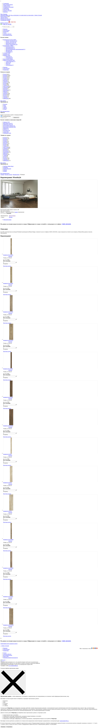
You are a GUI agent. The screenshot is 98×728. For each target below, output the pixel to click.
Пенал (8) (8, 63)
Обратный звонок (7, 219)
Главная (2, 174)
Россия (5, 74)
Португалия (6, 86)
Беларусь (5, 82)
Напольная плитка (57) (11, 43)
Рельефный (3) (9, 51)
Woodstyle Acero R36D (8, 568)
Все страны (3, 100)
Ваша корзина (4, 16)
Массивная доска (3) (7, 123)
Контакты (5, 11)
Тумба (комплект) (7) (10, 61)
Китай (4, 84)
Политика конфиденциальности (10, 657)
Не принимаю (9, 726)
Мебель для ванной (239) (9, 60)
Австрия (5, 97)
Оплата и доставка (7, 10)
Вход (2, 14)
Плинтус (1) (6, 129)
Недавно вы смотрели (6, 19)
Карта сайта (6, 656)
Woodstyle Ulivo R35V (8, 340)
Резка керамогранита (8, 4)
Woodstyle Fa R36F (7, 454)
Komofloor (5, 167)
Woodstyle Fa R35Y (7, 482)
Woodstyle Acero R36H (8, 539)
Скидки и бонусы (7, 33)
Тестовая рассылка (6, 116)
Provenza (5, 104)
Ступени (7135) (6, 53)
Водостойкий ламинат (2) (9, 125)
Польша (5, 77)
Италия (5, 76)
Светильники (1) (9, 65)
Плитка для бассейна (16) (11, 44)
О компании (6, 3)
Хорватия (5, 81)
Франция (5, 93)
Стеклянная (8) (9, 57)
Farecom (5, 169)
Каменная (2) (9, 56)
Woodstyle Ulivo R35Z (8, 311)
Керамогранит (16, 174)
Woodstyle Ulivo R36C (8, 283)
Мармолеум (6, 128)
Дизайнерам (6, 8)
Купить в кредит (4, 22)
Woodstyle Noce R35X (8, 425)
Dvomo (4, 109)
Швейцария (6, 98)
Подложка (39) (6, 130)
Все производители (7, 35)
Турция (5, 85)
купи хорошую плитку (9, 643)
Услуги (4, 32)
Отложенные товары (5, 20)
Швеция (5, 91)
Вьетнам (5, 88)
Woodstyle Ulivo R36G (8, 255)
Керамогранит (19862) (8, 45)
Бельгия (5, 96)
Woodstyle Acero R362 (8, 596)
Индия (4, 94)
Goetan (4, 106)
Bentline (5, 171)
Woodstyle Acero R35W (8, 625)
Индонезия (5, 150)
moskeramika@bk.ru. (64, 720)
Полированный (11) (10, 48)
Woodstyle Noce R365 (8, 397)
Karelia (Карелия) (7, 168)
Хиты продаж (6, 30)
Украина (5, 79)
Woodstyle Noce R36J (8, 368)
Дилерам (5, 14)
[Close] (13, 682)
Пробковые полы (7, 133)
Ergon (4, 105)
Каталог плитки (8, 174)
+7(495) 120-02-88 (66, 224)
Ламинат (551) (6, 122)
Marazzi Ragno (12, 215)
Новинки (5, 29)
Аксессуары (6, 131)
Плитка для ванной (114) (11, 40)
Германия (5, 87)
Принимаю (3, 726)
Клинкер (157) (6, 54)
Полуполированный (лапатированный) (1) (15, 49)
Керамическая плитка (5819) (9, 39)
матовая (10, 256)
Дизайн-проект (6, 5)
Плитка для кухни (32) (11, 42)
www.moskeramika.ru (13, 665)
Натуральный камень (8, 59)
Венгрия (5, 80)
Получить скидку (7, 266)
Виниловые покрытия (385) (9, 127)
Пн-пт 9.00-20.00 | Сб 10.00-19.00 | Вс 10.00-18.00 (17, 15)
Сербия (5, 155)
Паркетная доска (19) (8, 124)
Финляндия (6, 90)
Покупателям (6, 9)
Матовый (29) (9, 50)
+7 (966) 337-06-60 (37, 15)
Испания (5, 75)
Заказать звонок (4, 17)
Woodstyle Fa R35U (7, 511)
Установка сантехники (8, 7)
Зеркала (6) (8, 62)
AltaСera (5, 107)
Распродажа (6, 31)
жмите (16, 212)
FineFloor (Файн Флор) (8, 166)
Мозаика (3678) (6, 55)
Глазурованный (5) (10, 46)
